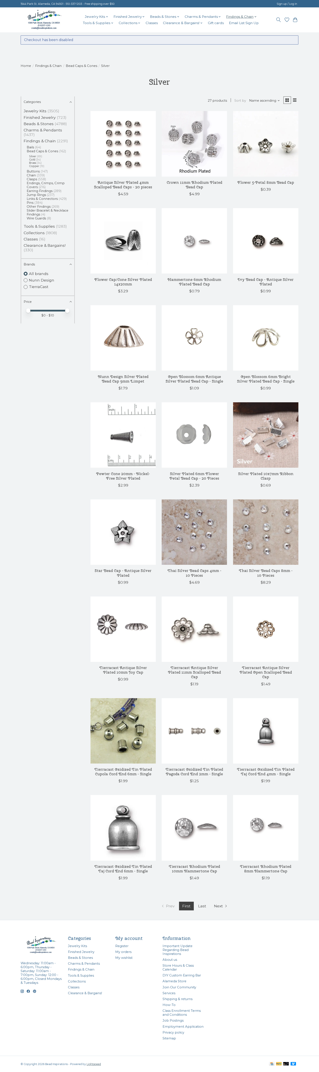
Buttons (33, 171)
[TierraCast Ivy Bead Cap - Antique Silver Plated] (265, 240)
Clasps (32, 179)
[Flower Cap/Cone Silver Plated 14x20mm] (123, 240)
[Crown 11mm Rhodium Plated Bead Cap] (194, 143)
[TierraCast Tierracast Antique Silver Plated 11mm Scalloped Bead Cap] (194, 629)
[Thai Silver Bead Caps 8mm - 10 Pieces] (265, 532)
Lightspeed (94, 1064)
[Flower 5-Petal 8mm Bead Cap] (265, 143)
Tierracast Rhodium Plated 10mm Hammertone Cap (194, 868)
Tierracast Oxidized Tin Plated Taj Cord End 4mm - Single (265, 771)
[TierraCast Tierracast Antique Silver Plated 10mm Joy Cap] (123, 629)
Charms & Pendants (43, 130)
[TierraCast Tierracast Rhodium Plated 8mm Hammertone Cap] (265, 827)
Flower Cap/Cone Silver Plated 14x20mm (123, 282)
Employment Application (183, 1027)
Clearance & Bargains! (45, 245)
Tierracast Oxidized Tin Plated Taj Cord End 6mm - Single (123, 868)
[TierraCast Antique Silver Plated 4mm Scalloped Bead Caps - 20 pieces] (123, 143)
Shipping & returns (177, 999)
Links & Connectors (42, 199)
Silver (32, 156)
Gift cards (216, 23)
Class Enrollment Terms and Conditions (182, 1013)
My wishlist (124, 958)
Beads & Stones (39, 123)
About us (170, 960)
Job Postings (173, 1020)
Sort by (240, 101)
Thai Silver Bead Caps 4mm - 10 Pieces (194, 573)
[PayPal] (279, 1064)
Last (202, 906)
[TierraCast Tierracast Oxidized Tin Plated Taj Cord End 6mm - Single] (123, 827)
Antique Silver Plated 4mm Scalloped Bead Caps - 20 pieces (123, 184)
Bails (30, 147)
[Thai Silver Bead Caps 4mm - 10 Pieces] (194, 532)
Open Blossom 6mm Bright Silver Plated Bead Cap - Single (265, 379)
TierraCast (38, 286)
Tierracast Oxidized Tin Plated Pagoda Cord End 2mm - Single (194, 771)
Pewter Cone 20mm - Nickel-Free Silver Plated (123, 476)
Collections (34, 232)
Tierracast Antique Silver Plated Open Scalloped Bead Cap (266, 672)
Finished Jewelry (40, 117)
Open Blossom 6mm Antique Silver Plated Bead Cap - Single (194, 379)
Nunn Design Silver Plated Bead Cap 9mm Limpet (123, 379)
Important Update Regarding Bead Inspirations (177, 950)
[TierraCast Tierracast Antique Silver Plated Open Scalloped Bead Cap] (265, 629)
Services (169, 993)
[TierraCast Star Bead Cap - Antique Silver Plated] (123, 532)
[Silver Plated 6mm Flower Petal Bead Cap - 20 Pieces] (194, 435)
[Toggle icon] (278, 20)
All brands (38, 273)
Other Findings (39, 207)
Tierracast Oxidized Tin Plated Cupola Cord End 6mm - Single (123, 771)
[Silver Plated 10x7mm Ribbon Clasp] (265, 435)
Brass (32, 162)
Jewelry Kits (35, 111)
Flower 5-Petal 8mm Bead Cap (265, 182)
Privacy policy (173, 1032)
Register (121, 946)
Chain (31, 175)
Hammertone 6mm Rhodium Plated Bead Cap (194, 282)
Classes (152, 23)
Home (26, 66)
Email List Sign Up (244, 23)
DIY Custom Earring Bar (182, 975)
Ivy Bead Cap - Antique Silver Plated (266, 282)
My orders (123, 952)
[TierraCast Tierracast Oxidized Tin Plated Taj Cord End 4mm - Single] (265, 731)
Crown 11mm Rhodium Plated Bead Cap (194, 184)
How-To (169, 1005)
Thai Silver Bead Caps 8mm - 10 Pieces (266, 573)
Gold (32, 159)
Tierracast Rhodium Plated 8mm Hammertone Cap (265, 868)
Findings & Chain (48, 66)
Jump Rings (36, 195)
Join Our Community (179, 987)
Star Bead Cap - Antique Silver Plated (123, 573)
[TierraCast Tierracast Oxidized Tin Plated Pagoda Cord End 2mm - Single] (194, 731)
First (186, 906)
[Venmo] (293, 1064)
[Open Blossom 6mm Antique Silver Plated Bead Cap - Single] (194, 338)
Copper (34, 166)
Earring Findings (40, 191)
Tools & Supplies (39, 226)
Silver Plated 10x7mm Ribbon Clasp (265, 476)
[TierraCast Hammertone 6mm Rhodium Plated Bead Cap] (194, 240)
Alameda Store (174, 981)
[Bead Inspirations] (44, 20)
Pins (30, 203)
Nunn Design (41, 280)
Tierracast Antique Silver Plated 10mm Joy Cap (123, 670)
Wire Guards (36, 218)
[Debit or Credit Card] (286, 1064)
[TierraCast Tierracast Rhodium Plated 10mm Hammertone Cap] (194, 827)
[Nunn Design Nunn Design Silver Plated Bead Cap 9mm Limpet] (123, 338)
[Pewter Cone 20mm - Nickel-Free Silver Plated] (123, 435)
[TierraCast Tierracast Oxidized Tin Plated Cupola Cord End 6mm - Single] (123, 731)
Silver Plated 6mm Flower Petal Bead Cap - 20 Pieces (194, 476)
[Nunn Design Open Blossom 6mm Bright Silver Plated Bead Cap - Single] (265, 338)
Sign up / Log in (287, 3)
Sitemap (169, 1038)
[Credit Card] (272, 1064)
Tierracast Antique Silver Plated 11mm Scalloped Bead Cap (194, 672)
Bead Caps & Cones (81, 66)
